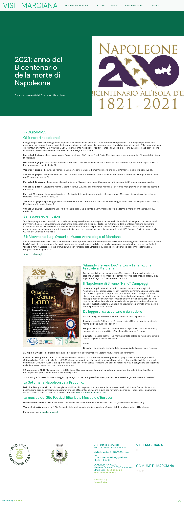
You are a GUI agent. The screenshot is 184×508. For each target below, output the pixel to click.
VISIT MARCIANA (30, 5)
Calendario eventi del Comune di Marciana (40, 95)
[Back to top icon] (179, 501)
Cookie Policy (100, 482)
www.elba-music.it (49, 412)
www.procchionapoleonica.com (91, 392)
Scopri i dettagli (33, 254)
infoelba (18, 500)
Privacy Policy (100, 479)
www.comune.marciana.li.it (106, 472)
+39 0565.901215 (113, 470)
